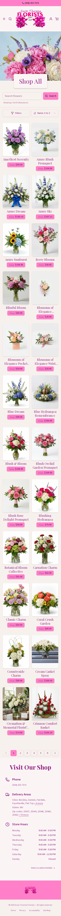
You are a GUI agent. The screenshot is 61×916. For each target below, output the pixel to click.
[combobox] (44, 113)
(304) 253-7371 (32, 3)
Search (52, 96)
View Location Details (41, 868)
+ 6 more (38, 803)
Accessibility (34, 910)
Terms (13, 910)
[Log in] (51, 19)
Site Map (46, 910)
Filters (18, 113)
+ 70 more (24, 815)
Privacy (22, 910)
